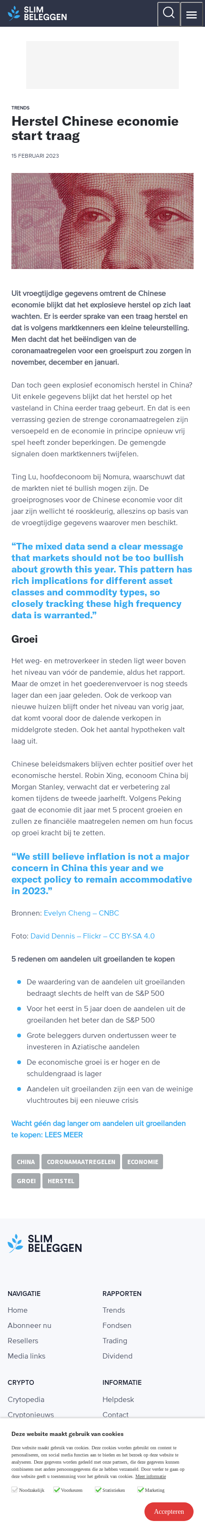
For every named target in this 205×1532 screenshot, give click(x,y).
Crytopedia (26, 1400)
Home (18, 1311)
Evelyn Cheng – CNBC (81, 913)
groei (26, 1180)
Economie (142, 1161)
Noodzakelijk (31, 1490)
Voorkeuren (71, 1490)
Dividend (117, 1356)
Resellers (23, 1341)
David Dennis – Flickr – (68, 936)
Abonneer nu (29, 1326)
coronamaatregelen (81, 1161)
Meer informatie (150, 1476)
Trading (114, 1341)
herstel (61, 1180)
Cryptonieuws (31, 1415)
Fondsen (117, 1326)
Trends (113, 1311)
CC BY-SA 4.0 (132, 936)
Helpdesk (118, 1400)
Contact (115, 1415)
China (26, 1161)
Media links (26, 1356)
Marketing (154, 1490)
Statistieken (113, 1490)
